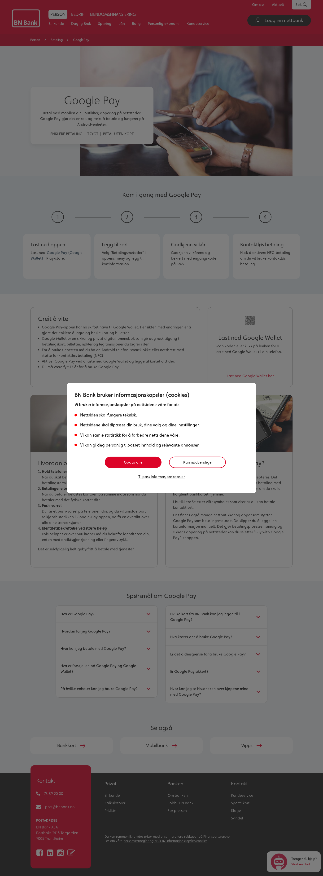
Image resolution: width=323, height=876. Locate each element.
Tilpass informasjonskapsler (161, 476)
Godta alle (133, 462)
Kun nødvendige (197, 462)
